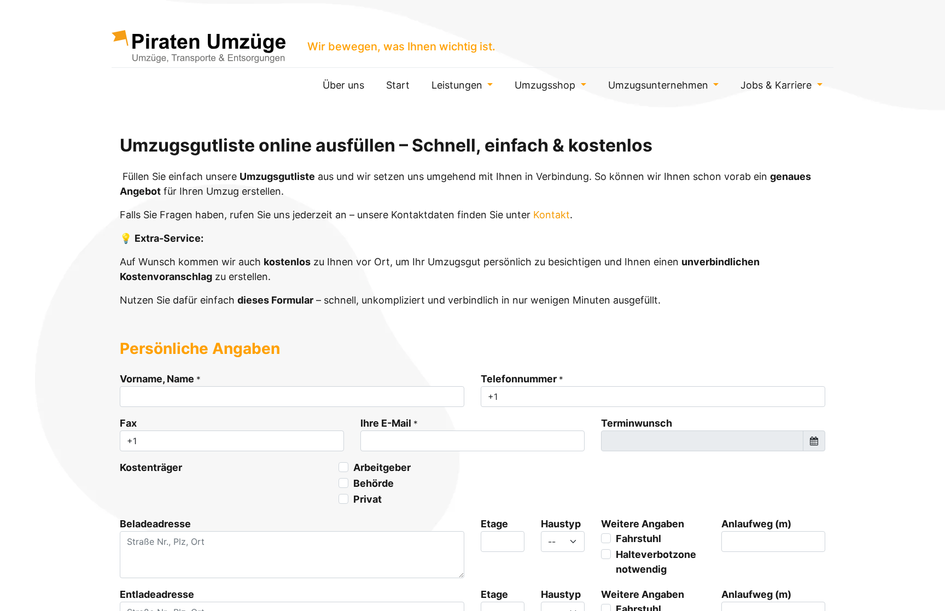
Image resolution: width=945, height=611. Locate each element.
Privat (367, 499)
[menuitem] (343, 85)
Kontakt (551, 214)
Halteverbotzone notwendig (656, 562)
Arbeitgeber (382, 467)
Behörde (373, 483)
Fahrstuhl (638, 538)
